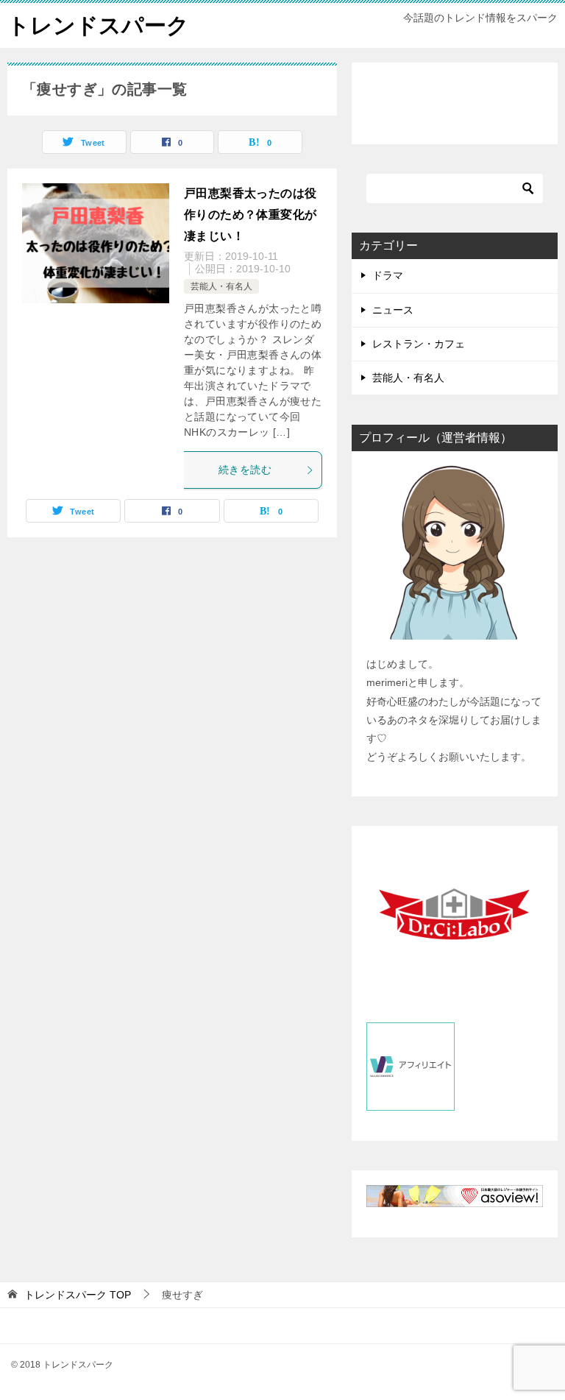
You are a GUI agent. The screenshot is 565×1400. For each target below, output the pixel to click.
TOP (77, 1295)
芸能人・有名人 (221, 286)
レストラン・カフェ (418, 344)
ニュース (392, 310)
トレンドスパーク (98, 25)
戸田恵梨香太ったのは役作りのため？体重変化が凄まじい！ (250, 214)
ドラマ (387, 275)
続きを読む (244, 469)
